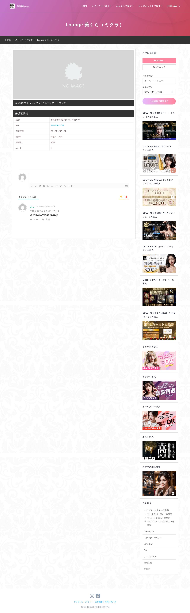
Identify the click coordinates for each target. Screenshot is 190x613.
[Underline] (40, 186)
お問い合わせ (174, 6)
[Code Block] (61, 186)
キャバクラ (149, 531)
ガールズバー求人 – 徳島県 (159, 514)
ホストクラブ (150, 556)
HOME (84, 6)
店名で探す (147, 76)
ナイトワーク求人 (101, 6)
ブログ (147, 569)
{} (69, 186)
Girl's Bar (148, 544)
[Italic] (36, 186)
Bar (145, 550)
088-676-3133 (57, 125)
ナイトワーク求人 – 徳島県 (156, 510)
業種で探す (147, 87)
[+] (73, 186)
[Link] (65, 186)
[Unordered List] (52, 186)
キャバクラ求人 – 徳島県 (158, 517)
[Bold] (32, 186)
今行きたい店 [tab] (160, 67)
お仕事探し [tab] (160, 60)
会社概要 (99, 601)
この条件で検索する (159, 101)
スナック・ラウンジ (153, 537)
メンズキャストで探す (149, 6)
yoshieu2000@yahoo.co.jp (44, 214)
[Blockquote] (56, 186)
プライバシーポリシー (83, 601)
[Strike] (44, 186)
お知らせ (148, 562)
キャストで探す (124, 6)
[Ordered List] (48, 186)
